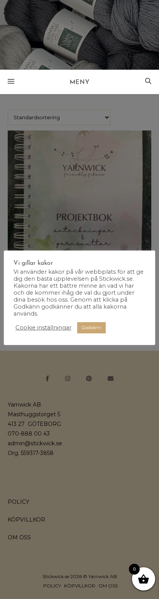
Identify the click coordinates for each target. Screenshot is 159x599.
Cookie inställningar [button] (43, 327)
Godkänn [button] (91, 327)
